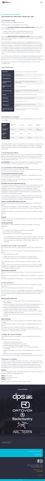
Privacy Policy (4, 441)
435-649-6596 (40, 471)
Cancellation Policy (9, 441)
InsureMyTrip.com (14, 59)
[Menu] (41, 2)
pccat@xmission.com (38, 470)
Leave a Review (37, 454)
